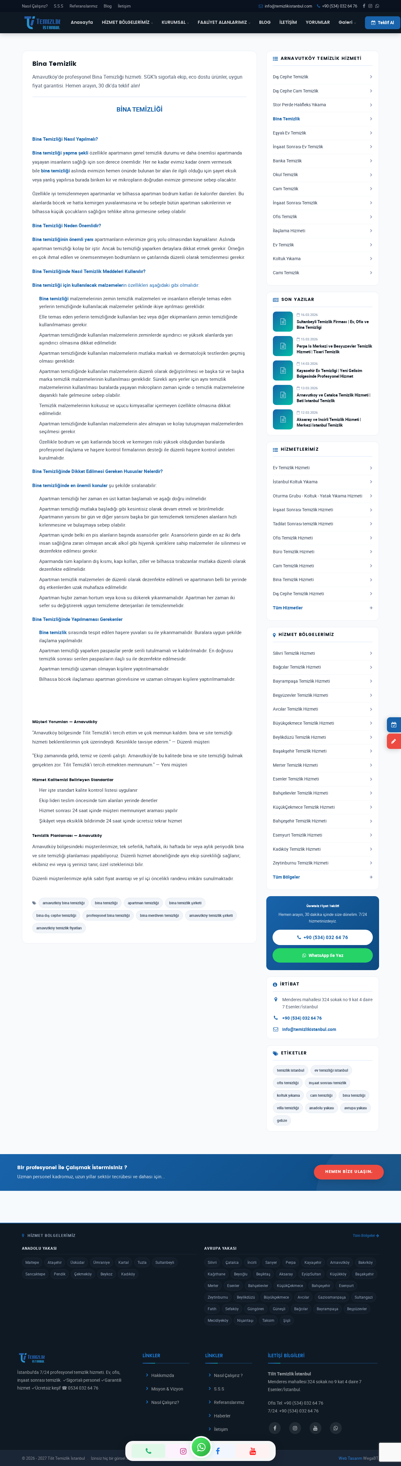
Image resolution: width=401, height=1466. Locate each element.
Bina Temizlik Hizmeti (293, 579)
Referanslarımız (83, 6)
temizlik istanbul (290, 1070)
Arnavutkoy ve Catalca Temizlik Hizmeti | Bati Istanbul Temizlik (333, 397)
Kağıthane (216, 1273)
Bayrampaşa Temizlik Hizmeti (301, 681)
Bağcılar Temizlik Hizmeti (297, 667)
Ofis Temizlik (285, 216)
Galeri (345, 22)
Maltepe (32, 1262)
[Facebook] (218, 1451)
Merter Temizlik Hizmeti (295, 765)
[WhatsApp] (201, 1447)
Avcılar (303, 1297)
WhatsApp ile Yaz (326, 955)
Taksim (268, 1320)
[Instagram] (183, 1451)
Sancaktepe (35, 1273)
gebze (282, 1120)
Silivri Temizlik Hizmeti (294, 653)
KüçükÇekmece (290, 1285)
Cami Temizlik (286, 273)
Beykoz (106, 1273)
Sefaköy (232, 1308)
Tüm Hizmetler (288, 608)
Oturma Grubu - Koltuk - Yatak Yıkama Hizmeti (317, 496)
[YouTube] (252, 1451)
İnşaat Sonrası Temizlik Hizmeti (303, 509)
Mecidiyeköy (218, 1320)
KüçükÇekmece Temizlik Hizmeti (304, 807)
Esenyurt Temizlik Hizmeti (297, 835)
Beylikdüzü (246, 1297)
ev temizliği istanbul (331, 1070)
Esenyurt (346, 1285)
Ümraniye (101, 1262)
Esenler (233, 1285)
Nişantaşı (245, 1320)
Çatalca (232, 1262)
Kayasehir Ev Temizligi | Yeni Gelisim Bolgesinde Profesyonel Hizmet (329, 373)
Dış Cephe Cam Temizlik (295, 91)
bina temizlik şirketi (185, 902)
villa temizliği (288, 1107)
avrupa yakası (355, 1107)
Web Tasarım (350, 1458)
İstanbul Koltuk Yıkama (295, 482)
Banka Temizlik (287, 161)
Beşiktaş (263, 1273)
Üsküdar (77, 1262)
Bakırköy (365, 1262)
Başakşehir (364, 1273)
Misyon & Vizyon (167, 1389)
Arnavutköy (340, 1262)
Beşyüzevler (357, 1308)
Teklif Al (386, 22)
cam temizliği (321, 1095)
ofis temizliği (288, 1082)
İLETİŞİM (288, 22)
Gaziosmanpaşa (332, 1297)
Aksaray (286, 1273)
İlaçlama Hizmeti (289, 231)
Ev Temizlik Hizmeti (291, 467)
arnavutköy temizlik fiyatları (59, 927)
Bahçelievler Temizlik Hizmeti (300, 793)
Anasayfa (82, 22)
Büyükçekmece (276, 1297)
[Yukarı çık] (386, 1437)
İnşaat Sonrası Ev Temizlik (298, 147)
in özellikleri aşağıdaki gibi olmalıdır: (116, 285)
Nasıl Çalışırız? (35, 6)
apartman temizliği (143, 902)
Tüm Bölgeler (286, 877)
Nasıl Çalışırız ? (228, 1375)
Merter (213, 1285)
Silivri (212, 1262)
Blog (108, 6)
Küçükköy (338, 1273)
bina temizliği (106, 902)
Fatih (212, 1308)
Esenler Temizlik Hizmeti (296, 779)
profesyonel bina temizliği (108, 915)
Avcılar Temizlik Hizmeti (295, 709)
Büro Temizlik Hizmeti (293, 551)
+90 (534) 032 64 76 (339, 6)
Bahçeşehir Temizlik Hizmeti (299, 821)
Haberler (222, 1416)
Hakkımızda (162, 1375)
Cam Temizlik (285, 189)
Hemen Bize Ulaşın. (348, 1172)
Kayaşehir (313, 1262)
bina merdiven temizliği (159, 915)
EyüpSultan (311, 1273)
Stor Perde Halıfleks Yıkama (299, 105)
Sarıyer (271, 1262)
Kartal (123, 1262)
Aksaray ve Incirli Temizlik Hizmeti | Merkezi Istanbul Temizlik (329, 422)
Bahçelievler (258, 1285)
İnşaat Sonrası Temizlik (295, 203)
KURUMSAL (173, 22)
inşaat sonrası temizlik (327, 1082)
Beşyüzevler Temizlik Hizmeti (300, 695)
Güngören (255, 1308)
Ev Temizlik (283, 245)
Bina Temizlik (286, 119)
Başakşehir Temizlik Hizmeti (299, 751)
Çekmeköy (83, 1273)
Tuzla (142, 1262)
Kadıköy (128, 1273)
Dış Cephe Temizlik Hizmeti (298, 593)
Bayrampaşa (327, 1308)
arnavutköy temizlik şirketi (211, 915)
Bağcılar (301, 1308)
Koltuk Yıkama (287, 258)
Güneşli (279, 1308)
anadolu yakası (321, 1107)
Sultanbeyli (164, 1262)
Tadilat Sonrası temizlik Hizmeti (303, 524)
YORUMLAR (318, 22)
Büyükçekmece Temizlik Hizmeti (303, 723)
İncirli (252, 1262)
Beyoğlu (240, 1273)
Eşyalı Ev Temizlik (289, 133)
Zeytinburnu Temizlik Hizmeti (300, 863)
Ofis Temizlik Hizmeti (293, 538)
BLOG (265, 22)
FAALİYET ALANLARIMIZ (222, 22)
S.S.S (58, 6)
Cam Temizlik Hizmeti (293, 566)
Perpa (291, 1262)
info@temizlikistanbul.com (288, 6)
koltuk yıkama (288, 1095)
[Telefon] (148, 1451)
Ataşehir (55, 1262)
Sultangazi (364, 1297)
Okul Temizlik (285, 174)
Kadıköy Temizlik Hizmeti (296, 849)
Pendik (59, 1273)
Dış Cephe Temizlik (290, 77)
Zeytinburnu (218, 1297)
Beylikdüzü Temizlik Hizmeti (299, 737)
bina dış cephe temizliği (56, 915)
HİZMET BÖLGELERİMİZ (125, 22)
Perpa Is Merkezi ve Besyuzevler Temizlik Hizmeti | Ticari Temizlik (334, 349)
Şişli (286, 1320)
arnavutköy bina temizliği (64, 902)
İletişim (124, 6)
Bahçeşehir (321, 1285)
